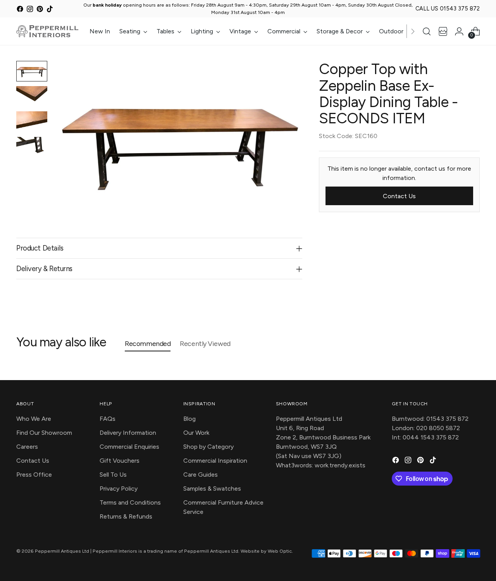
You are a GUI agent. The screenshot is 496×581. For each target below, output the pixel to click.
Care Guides (200, 474)
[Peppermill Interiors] (47, 31)
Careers (27, 446)
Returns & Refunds (126, 516)
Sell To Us (113, 474)
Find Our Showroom (44, 432)
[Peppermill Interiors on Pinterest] (39, 10)
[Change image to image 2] (31, 96)
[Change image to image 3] (31, 121)
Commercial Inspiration (215, 460)
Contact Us (32, 460)
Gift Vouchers (120, 460)
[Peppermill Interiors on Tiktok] (49, 10)
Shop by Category (208, 446)
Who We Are (33, 418)
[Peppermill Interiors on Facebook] (20, 10)
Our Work (196, 432)
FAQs (107, 418)
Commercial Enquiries (129, 446)
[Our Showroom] (443, 31)
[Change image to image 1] (31, 71)
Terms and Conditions (130, 502)
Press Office (34, 474)
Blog (189, 418)
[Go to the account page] (459, 31)
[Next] (412, 31)
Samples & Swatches (212, 488)
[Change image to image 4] (31, 147)
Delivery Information (128, 432)
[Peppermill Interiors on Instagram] (30, 10)
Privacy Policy (119, 488)
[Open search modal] (426, 31)
